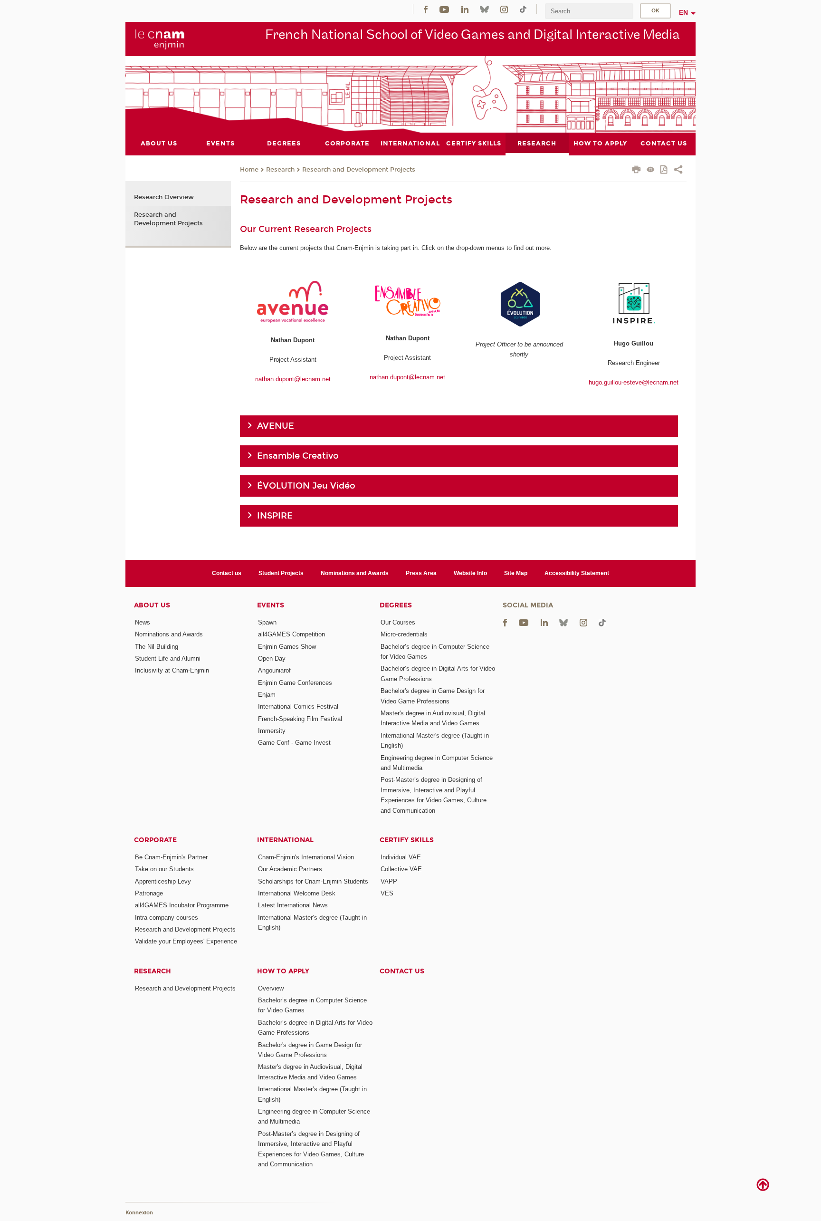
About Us (152, 605)
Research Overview (164, 197)
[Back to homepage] (160, 38)
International (285, 840)
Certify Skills (407, 840)
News (142, 622)
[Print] (636, 170)
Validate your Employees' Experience (186, 941)
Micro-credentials (404, 634)
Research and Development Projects (358, 169)
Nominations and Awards (355, 573)
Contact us (226, 573)
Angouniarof (274, 670)
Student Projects (281, 573)
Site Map (515, 573)
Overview (271, 988)
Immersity (272, 730)
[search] (589, 11)
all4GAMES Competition (291, 634)
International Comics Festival (298, 706)
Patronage (149, 893)
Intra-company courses (166, 917)
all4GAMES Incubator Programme (182, 905)
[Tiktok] (523, 8)
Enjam (267, 694)
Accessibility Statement (576, 573)
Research (280, 169)
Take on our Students (164, 869)
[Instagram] (504, 8)
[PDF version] (664, 170)
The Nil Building (156, 646)
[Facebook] (425, 8)
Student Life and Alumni (167, 658)
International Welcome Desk (296, 893)
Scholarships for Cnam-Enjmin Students (313, 881)
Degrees (396, 605)
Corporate (155, 840)
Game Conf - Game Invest (294, 742)
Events (270, 605)
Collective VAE (401, 869)
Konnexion (139, 1213)
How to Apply (283, 971)
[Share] (678, 170)
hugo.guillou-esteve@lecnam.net (633, 382)
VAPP (389, 881)
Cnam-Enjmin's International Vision (306, 857)
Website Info (470, 573)
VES (387, 893)
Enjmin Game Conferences (295, 682)
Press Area (421, 573)
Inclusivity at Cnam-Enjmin (172, 670)
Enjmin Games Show (287, 646)
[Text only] (651, 170)
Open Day (272, 658)
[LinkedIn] (465, 8)
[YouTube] (444, 8)
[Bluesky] (484, 8)
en (683, 12)
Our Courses (398, 622)
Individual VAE (401, 857)
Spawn (267, 622)
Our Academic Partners (290, 869)
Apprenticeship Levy (163, 881)
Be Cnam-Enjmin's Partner (171, 857)
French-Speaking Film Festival (300, 718)
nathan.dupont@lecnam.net (293, 379)
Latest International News (293, 905)
